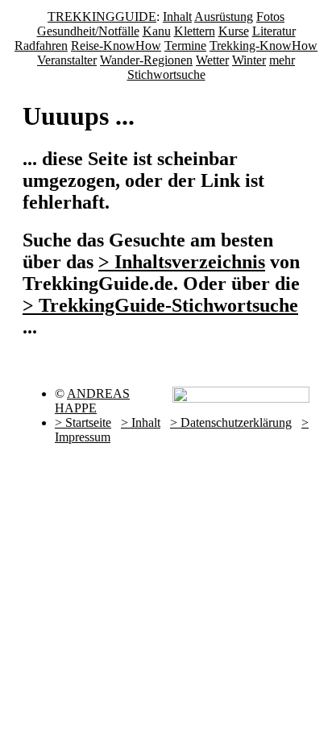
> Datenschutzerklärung (231, 422)
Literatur (274, 31)
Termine (185, 45)
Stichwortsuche (166, 74)
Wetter (212, 60)
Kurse (233, 31)
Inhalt (177, 16)
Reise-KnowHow (116, 45)
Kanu (157, 31)
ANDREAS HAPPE (92, 401)
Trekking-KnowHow (263, 45)
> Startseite (83, 422)
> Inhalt (140, 422)
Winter (249, 60)
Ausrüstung (223, 16)
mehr (282, 60)
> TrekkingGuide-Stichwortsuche (160, 305)
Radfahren (41, 45)
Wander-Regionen (146, 60)
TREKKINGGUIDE (102, 16)
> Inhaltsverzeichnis (181, 261)
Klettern (194, 31)
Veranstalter (67, 60)
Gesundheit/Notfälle (88, 31)
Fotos (270, 16)
